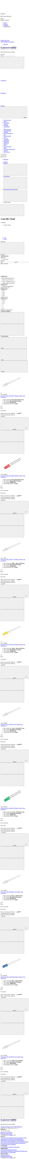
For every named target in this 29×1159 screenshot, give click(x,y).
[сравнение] (12, 436)
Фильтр (3, 371)
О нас (5, 22)
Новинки (6, 159)
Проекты (6, 25)
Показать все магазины (6, 1132)
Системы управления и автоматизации (13, 1138)
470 (3, 290)
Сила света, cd (4, 297)
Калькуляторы (20, 1151)
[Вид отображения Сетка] (12, 318)
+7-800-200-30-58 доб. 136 (7, 1126)
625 (3, 295)
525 (3, 292)
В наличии (5, 259)
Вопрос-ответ (13, 1151)
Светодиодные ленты (6, 1137)
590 (3, 294)
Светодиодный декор (8, 1143)
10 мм (5, 239)
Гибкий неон (5, 144)
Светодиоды (7, 152)
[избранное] (12, 448)
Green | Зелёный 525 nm (8, 281)
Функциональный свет (11, 1140)
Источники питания (6, 123)
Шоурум (6, 44)
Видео (7, 1149)
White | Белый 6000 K (8, 286)
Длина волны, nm (5, 287)
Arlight (11, 1135)
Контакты (11, 41)
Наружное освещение (6, 142)
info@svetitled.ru (18, 1126)
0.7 (3, 303)
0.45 (3, 302)
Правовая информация (6, 1133)
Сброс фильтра (4, 256)
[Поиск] (12, 62)
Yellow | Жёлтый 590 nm (8, 283)
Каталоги (3, 1149)
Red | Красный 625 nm (8, 278)
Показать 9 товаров (5, 311)
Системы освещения (6, 139)
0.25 (3, 300)
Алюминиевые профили (7, 131)
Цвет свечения (4, 263)
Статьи (8, 1151)
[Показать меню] (15, 170)
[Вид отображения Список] (12, 330)
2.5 (3, 308)
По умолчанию (4, 336)
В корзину (19, 429)
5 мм (5, 237)
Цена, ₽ (2, 260)
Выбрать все (4, 276)
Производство (7, 1147)
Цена (2, 348)
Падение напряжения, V (7, 310)
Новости (6, 24)
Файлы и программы (10, 1152)
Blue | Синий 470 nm (8, 279)
